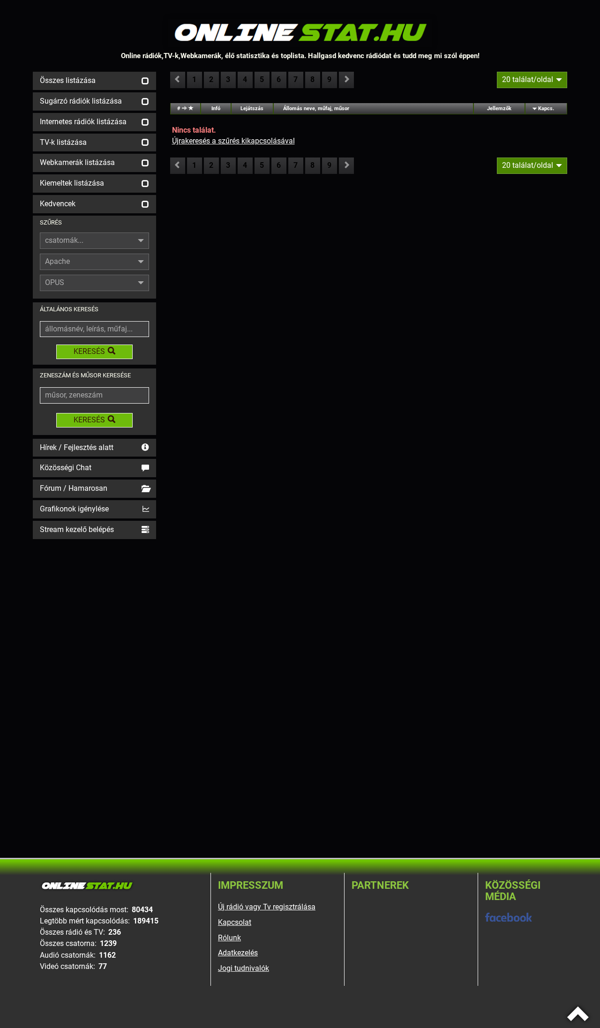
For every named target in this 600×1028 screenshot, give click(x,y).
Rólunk (229, 937)
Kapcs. (546, 108)
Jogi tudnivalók (243, 968)
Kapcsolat (234, 922)
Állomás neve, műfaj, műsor (316, 108)
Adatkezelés (238, 952)
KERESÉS (89, 351)
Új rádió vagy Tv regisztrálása (266, 906)
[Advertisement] (94, 682)
